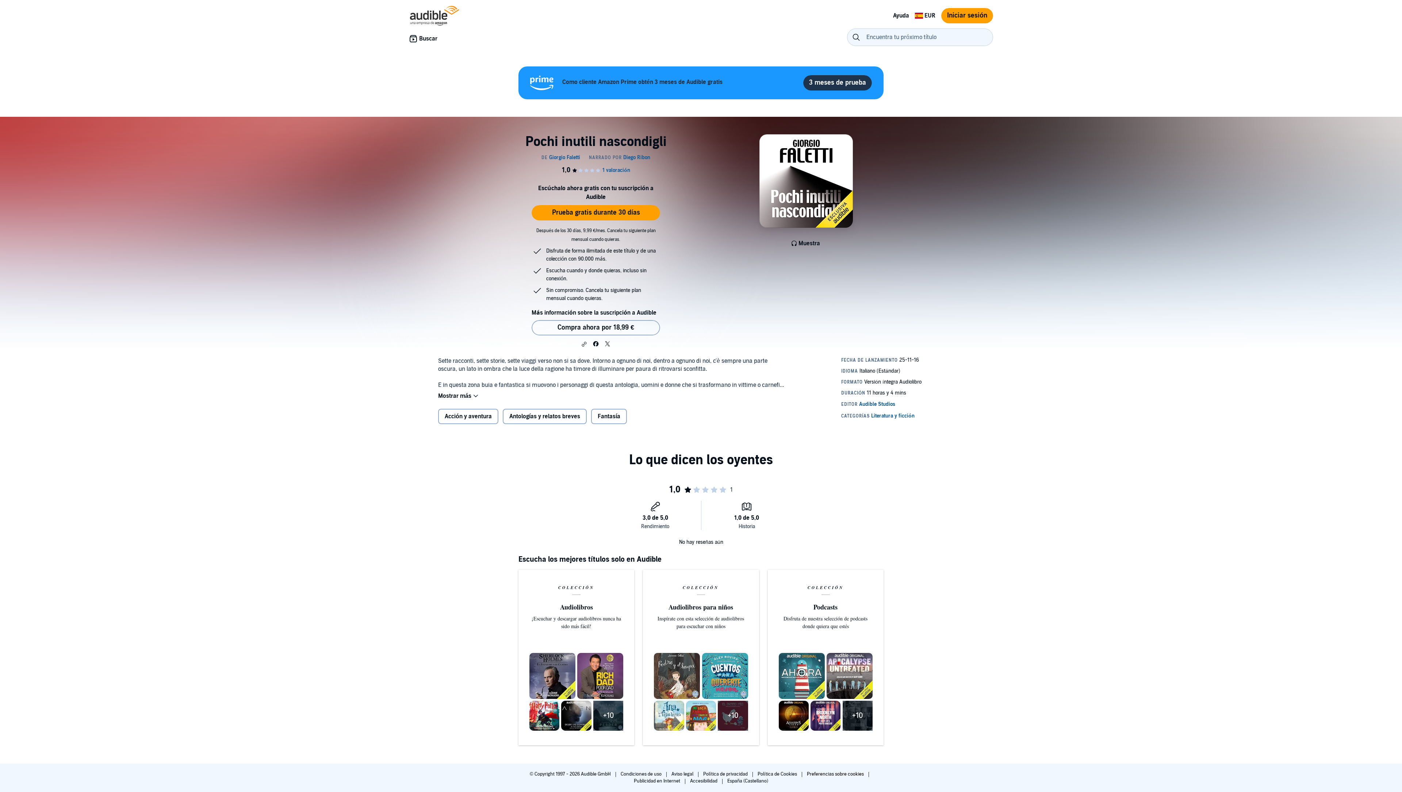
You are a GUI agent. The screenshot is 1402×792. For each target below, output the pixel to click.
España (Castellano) (747, 781)
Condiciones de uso (642, 774)
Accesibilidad (704, 781)
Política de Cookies (778, 774)
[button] (584, 344)
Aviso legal (682, 774)
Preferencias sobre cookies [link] (835, 774)
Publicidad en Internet (657, 781)
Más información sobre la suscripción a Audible (594, 312)
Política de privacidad (726, 774)
